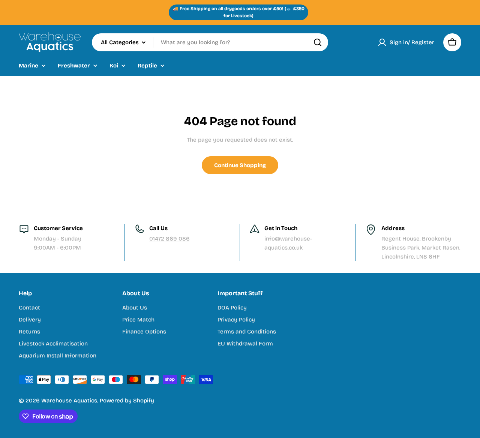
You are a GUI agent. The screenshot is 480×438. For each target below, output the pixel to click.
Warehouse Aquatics (69, 400)
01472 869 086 (169, 238)
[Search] (317, 42)
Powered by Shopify (127, 400)
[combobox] (210, 42)
